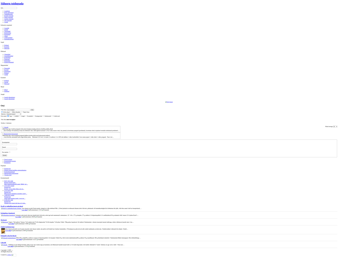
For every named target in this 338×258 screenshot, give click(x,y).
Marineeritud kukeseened (11, 134)
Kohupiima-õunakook (8, 213)
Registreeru (7, 162)
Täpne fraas (26, 112)
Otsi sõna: (4, 110)
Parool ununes (8, 159)
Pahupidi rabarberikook (8, 236)
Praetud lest (7, 168)
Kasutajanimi (5, 142)
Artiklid (16, 116)
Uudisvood (57, 116)
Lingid (23, 116)
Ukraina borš (7, 175)
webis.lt (9, 255)
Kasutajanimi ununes (10, 161)
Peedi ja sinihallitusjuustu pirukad (12, 206)
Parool (4, 147)
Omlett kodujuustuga (7, 227)
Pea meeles (5, 152)
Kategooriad (38, 116)
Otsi (32, 110)
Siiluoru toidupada (12, 3)
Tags (10, 116)
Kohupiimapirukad (9, 172)
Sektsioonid (48, 116)
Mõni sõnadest (16, 112)
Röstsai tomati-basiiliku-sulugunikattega (15, 170)
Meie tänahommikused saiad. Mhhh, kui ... (16, 182)
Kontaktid (30, 116)
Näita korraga (329, 126)
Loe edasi (24, 210)
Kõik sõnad (6, 112)
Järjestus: (3, 114)
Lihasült (6, 127)
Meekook (4, 220)
